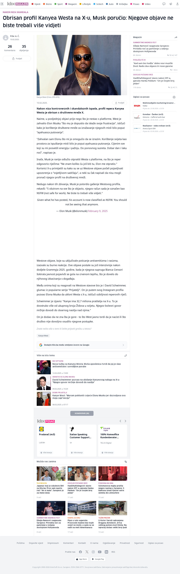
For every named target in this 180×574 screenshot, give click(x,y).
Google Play (99, 559)
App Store (83, 559)
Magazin (72, 4)
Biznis (49, 4)
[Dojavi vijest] (170, 3)
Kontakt (82, 542)
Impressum (53, 542)
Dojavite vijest (36, 542)
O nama (94, 542)
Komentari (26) (82, 413)
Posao (136, 4)
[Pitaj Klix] (163, 3)
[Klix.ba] (17, 3)
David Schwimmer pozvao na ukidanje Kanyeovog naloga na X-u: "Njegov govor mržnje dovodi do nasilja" (86, 381)
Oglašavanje (109, 542)
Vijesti (37, 4)
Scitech (99, 4)
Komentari (68, 542)
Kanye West (43, 335)
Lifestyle (86, 4)
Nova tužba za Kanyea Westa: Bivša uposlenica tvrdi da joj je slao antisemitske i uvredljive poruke (86, 365)
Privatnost (125, 542)
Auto (111, 4)
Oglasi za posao (155, 543)
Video (147, 4)
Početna (20, 543)
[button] (120, 421)
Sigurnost (139, 542)
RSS (113, 551)
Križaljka (123, 4)
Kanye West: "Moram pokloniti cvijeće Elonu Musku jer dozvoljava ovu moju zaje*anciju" (89, 397)
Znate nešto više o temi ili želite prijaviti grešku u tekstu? (64, 328)
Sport (60, 4)
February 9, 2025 (98, 211)
